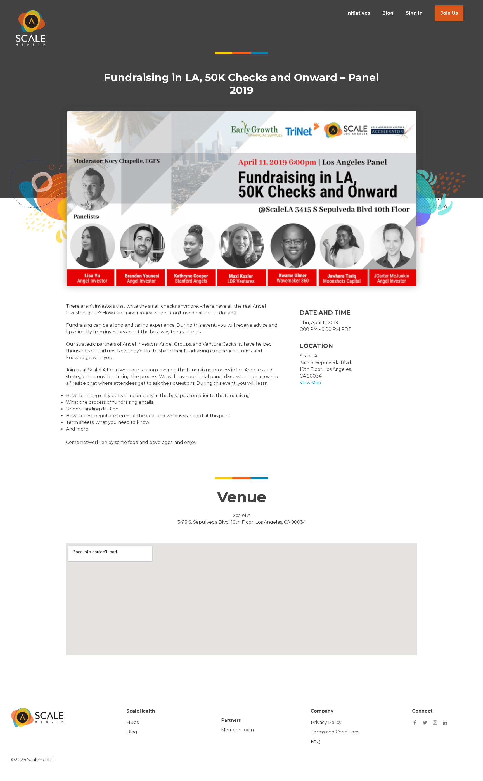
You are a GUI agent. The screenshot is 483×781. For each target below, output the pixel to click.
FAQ (315, 741)
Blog (388, 13)
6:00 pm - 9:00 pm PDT (325, 329)
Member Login (237, 729)
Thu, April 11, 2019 (319, 322)
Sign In (414, 13)
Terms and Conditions (335, 732)
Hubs (133, 722)
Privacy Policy (326, 722)
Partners (231, 720)
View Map (310, 382)
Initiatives (358, 13)
